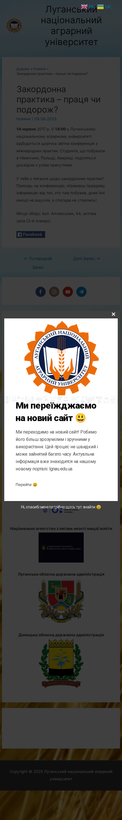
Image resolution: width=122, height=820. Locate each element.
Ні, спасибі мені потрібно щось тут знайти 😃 (61, 507)
